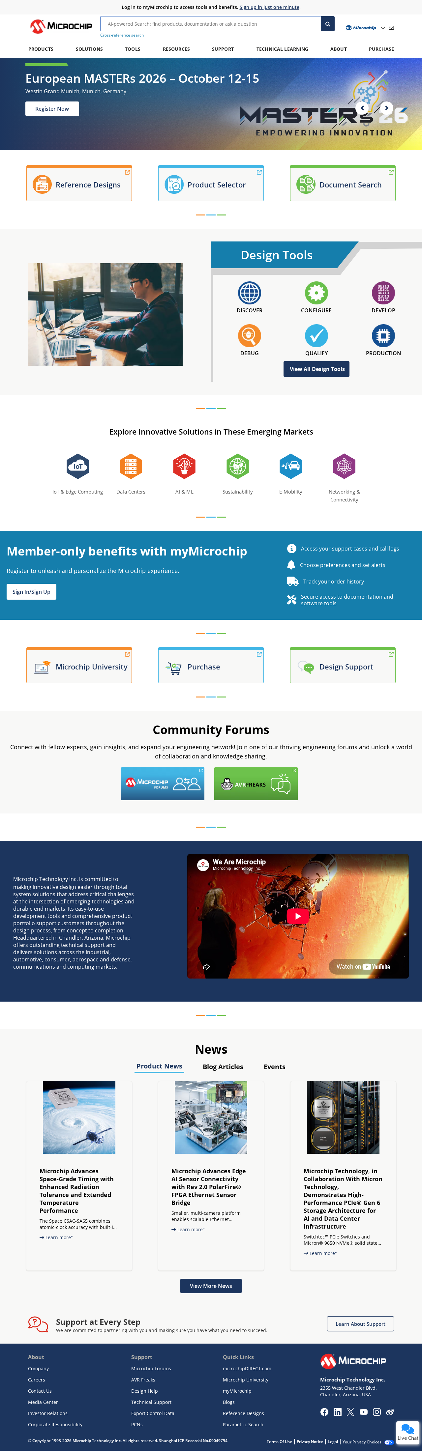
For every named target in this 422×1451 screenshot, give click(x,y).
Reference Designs (243, 1413)
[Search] (328, 23)
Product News (159, 1066)
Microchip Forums (151, 1368)
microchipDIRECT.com (247, 1368)
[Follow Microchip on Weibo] (390, 1413)
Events (275, 1066)
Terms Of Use (279, 1441)
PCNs (137, 1424)
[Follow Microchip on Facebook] (324, 1414)
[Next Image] (386, 108)
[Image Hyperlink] (61, 33)
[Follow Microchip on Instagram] (377, 1414)
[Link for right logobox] (299, 771)
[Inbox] (391, 27)
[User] (365, 28)
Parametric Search (243, 1424)
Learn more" (58, 1237)
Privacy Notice (310, 1441)
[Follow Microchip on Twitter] (350, 1414)
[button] (31, 592)
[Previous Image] (362, 108)
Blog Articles (223, 1066)
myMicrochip (237, 1391)
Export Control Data (152, 1413)
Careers (36, 1380)
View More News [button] (211, 1286)
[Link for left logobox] (206, 771)
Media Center (43, 1402)
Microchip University (245, 1380)
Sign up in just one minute (269, 7)
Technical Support (151, 1402)
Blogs (229, 1402)
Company (38, 1368)
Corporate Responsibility (55, 1424)
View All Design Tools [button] (317, 369)
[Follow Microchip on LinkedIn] (337, 1414)
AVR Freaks (143, 1380)
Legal (333, 1441)
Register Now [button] (52, 108)
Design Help (144, 1391)
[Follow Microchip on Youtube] (363, 1412)
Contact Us (40, 1391)
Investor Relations (48, 1413)
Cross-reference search (122, 35)
